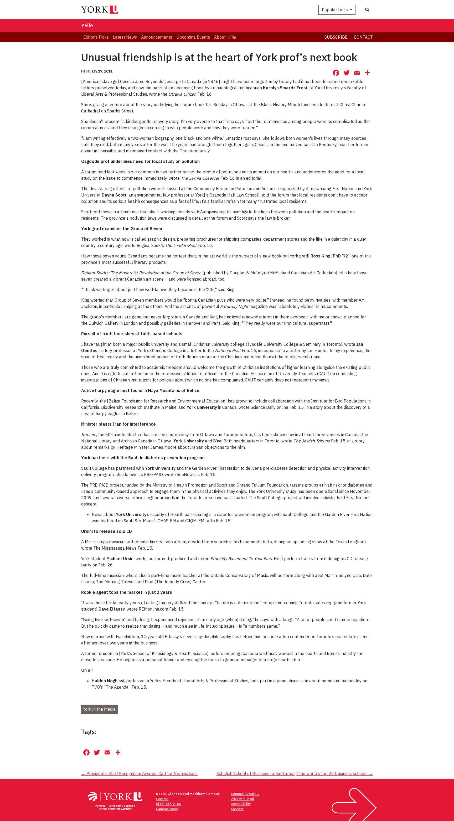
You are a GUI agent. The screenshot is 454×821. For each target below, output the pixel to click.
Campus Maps (167, 809)
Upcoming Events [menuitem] (193, 37)
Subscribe (336, 37)
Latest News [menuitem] (125, 37)
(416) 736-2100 (168, 804)
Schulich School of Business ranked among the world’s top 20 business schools (294, 773)
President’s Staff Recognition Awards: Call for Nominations (139, 773)
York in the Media (99, 709)
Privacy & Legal (242, 799)
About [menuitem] (225, 37)
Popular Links (335, 9)
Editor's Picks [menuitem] (96, 37)
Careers (237, 809)
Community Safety (245, 794)
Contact (363, 37)
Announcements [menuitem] (156, 37)
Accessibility (241, 804)
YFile (87, 25)
